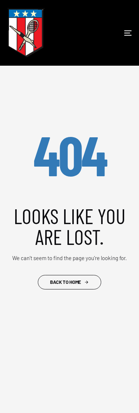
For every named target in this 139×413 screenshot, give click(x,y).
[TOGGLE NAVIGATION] (111, 33)
